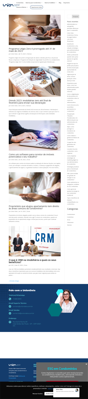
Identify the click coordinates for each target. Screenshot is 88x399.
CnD (12, 265)
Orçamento (66, 3)
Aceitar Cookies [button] (50, 393)
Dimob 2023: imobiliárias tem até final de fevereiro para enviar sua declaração (30, 101)
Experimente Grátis (36, 7)
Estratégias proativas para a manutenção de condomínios (73, 169)
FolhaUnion (70, 222)
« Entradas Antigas (14, 281)
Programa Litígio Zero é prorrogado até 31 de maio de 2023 (32, 49)
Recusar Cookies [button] (38, 393)
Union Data (14, 54)
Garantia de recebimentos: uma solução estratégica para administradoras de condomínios (73, 48)
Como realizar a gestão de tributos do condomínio (73, 138)
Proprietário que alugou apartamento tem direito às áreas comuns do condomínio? (34, 207)
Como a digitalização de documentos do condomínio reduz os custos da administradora (73, 98)
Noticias (29, 54)
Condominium (71, 214)
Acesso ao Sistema (21, 7)
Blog (60, 3)
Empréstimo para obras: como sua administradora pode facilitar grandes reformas (73, 87)
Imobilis (36, 373)
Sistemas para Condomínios (33, 3)
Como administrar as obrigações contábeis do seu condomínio (73, 184)
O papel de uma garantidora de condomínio (71, 144)
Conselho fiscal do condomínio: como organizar (72, 151)
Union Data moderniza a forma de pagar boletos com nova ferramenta (72, 37)
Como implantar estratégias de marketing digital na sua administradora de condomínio (72, 160)
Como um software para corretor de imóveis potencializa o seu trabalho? (31, 155)
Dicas (28, 159)
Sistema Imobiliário (50, 3)
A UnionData (19, 3)
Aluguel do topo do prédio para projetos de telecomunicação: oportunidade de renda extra (73, 68)
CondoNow (70, 217)
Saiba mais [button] (51, 388)
